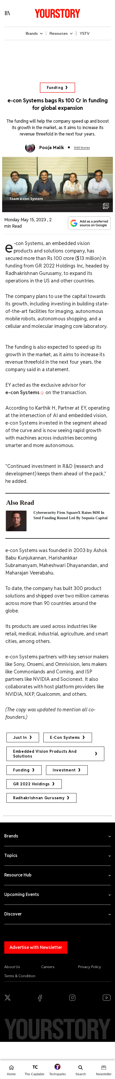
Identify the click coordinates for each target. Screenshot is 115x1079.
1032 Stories (82, 147)
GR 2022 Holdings (31, 784)
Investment (64, 770)
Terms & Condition (19, 975)
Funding (55, 87)
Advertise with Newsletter (36, 947)
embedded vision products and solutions (45, 754)
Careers (48, 966)
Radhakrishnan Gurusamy (38, 797)
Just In (20, 737)
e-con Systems (65, 737)
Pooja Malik (51, 147)
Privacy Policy (89, 966)
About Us (12, 966)
